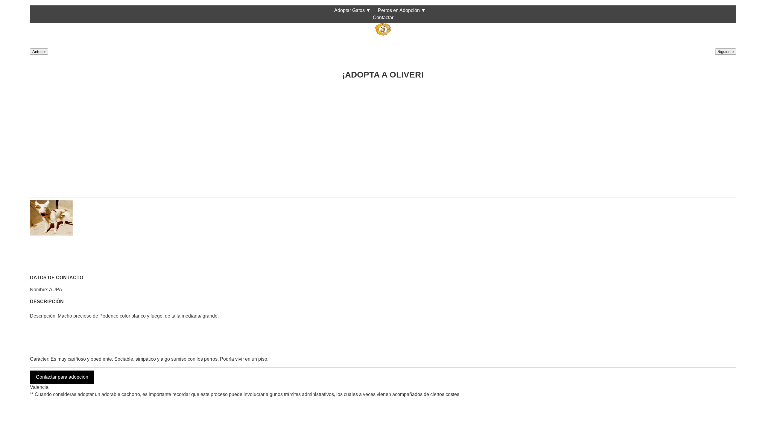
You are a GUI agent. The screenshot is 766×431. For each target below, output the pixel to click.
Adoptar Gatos (349, 10)
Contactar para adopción (62, 377)
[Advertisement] (209, 136)
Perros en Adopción (399, 10)
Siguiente (726, 51)
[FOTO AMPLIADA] (51, 233)
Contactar (383, 17)
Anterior (39, 51)
